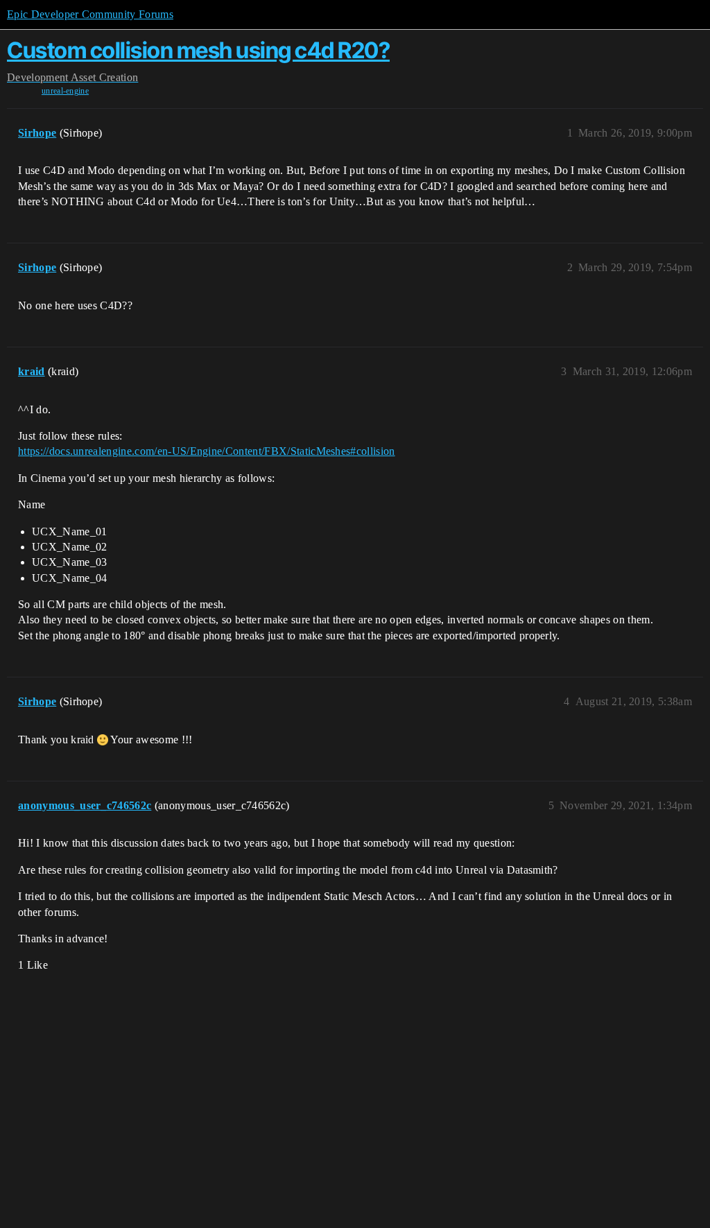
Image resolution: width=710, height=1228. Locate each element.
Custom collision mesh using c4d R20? (198, 50)
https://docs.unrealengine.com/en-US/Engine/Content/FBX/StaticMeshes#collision (206, 451)
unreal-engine (65, 91)
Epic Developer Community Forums (90, 14)
